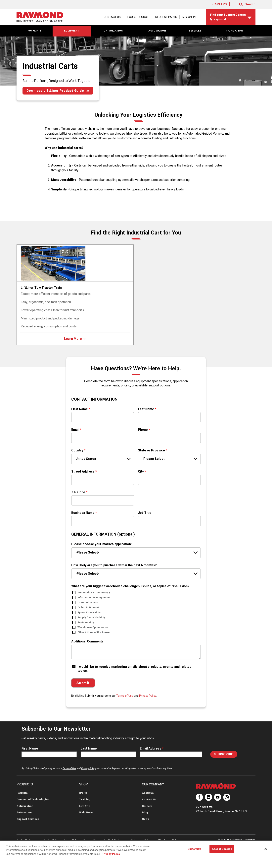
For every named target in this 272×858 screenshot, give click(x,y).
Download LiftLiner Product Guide (55, 91)
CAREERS (219, 4)
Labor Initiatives (87, 602)
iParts (83, 792)
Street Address (84, 471)
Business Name (84, 513)
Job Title (144, 513)
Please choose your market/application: (101, 544)
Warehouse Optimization (93, 627)
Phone (144, 429)
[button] (243, 4)
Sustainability (86, 622)
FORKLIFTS (34, 30)
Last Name (147, 409)
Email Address (151, 748)
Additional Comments (87, 641)
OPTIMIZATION (113, 30)
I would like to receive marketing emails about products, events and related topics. (134, 669)
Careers (147, 806)
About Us (148, 792)
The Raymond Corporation (199, 799)
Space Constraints (89, 612)
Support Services (28, 819)
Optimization (25, 806)
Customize (194, 848)
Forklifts (22, 792)
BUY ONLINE (189, 17)
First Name (80, 409)
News (145, 819)
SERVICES (195, 30)
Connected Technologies (33, 799)
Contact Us (149, 799)
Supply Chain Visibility (91, 617)
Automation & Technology (93, 592)
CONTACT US (112, 17)
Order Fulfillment (88, 607)
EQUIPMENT (71, 30)
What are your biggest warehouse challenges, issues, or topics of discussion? (130, 586)
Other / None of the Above (93, 632)
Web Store (86, 812)
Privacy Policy (147, 695)
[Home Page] (40, 17)
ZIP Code (79, 492)
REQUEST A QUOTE (138, 17)
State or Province (152, 450)
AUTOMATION (157, 30)
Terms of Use (124, 695)
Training (84, 799)
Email (76, 429)
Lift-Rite (84, 806)
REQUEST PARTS (166, 17)
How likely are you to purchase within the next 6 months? (114, 565)
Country (78, 450)
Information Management (93, 597)
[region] (136, 849)
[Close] (265, 848)
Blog (145, 812)
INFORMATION (234, 30)
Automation (24, 812)
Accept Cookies (222, 848)
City (142, 471)
